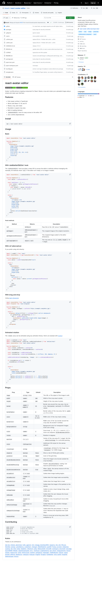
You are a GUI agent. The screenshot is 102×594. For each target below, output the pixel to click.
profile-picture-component (85, 34)
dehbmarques (9, 556)
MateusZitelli (41, 548)
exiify (19, 552)
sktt (59, 545)
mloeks (7, 552)
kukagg (37, 545)
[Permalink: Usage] (4, 129)
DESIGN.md (9, 49)
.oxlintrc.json (9, 42)
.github (8, 26)
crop (85, 31)
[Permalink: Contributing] (4, 522)
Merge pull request (15, 22)
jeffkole (12, 554)
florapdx (43, 554)
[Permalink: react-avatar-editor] (4, 83)
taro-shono (53, 550)
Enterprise (48, 3)
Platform (9, 3)
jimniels (7, 554)
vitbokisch (30, 548)
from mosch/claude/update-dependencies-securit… (36, 22)
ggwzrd (28, 545)
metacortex (13, 552)
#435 (21, 22)
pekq (35, 548)
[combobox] (55, 18)
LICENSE (8, 52)
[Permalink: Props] (4, 387)
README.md (9, 55)
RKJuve (63, 545)
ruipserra (52, 545)
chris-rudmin (57, 554)
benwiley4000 (44, 545)
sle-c (31, 550)
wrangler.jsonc (9, 72)
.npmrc (8, 36)
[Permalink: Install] (4, 119)
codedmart (27, 547)
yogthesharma (44, 550)
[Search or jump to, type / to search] (81, 3)
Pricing (56, 3)
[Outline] (72, 77)
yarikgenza (38, 552)
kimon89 (48, 548)
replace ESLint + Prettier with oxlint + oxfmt (44, 39)
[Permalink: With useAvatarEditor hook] (4, 165)
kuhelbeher (50, 554)
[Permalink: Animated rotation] (4, 332)
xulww (66, 552)
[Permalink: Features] (4, 97)
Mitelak (15, 550)
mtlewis (12, 545)
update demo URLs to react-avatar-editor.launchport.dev (47, 49)
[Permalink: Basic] (4, 134)
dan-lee (7, 545)
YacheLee (37, 550)
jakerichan (19, 545)
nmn (33, 545)
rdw (56, 545)
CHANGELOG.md (10, 46)
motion (60, 336)
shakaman (65, 547)
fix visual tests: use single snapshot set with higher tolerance (48, 26)
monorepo (35, 65)
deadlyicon (19, 554)
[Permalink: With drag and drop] (4, 295)
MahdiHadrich (42, 547)
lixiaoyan (32, 554)
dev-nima (13, 548)
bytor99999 (8, 550)
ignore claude (36, 32)
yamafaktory (20, 547)
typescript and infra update (40, 52)
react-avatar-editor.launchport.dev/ (89, 28)
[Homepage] (4, 3)
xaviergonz (55, 548)
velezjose (26, 554)
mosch (6, 8)
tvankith (32, 552)
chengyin (34, 547)
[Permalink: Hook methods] (4, 220)
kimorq (16, 556)
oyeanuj (7, 548)
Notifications (75, 8)
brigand (37, 554)
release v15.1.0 (36, 46)
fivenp (54, 547)
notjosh (61, 552)
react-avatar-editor (18, 8)
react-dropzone (13, 298)
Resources (27, 3)
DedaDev (23, 548)
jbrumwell (62, 548)
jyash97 (49, 547)
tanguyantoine (61, 550)
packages (8, 29)
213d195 (55, 22)
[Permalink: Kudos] (4, 538)
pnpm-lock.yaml (10, 62)
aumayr (13, 547)
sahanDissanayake (23, 550)
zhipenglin (46, 552)
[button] (70, 123)
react (95, 34)
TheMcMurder (54, 552)
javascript (96, 31)
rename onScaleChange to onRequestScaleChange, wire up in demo (50, 55)
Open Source (38, 3)
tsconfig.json (9, 69)
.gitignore (8, 32)
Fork (85, 8)
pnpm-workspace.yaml (12, 65)
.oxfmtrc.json (9, 39)
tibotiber (7, 547)
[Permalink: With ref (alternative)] (4, 246)
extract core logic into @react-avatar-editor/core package (48, 69)
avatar (80, 31)
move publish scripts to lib (39, 36)
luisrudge (68, 548)
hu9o (24, 545)
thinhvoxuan (25, 552)
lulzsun (68, 550)
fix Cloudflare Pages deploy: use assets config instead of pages (49, 72)
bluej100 (64, 554)
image (89, 31)
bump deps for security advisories (41, 29)
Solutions (18, 3)
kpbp (18, 548)
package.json (9, 59)
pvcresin (59, 547)
